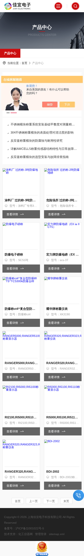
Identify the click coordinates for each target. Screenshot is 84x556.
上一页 (33, 501)
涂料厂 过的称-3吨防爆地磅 (21, 200)
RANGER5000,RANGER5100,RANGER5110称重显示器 (21, 363)
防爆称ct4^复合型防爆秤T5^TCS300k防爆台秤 (21, 308)
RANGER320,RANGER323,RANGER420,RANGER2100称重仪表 (21, 471)
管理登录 (40, 534)
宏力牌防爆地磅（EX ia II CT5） (62, 254)
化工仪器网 (25, 534)
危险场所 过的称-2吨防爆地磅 (62, 200)
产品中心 (10, 53)
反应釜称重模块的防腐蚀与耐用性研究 (37, 140)
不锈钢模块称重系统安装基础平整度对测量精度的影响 (44, 124)
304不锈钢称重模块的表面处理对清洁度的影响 (42, 132)
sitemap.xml (56, 534)
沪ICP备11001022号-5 (29, 528)
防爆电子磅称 (14, 254)
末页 (66, 501)
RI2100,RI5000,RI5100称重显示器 (21, 417)
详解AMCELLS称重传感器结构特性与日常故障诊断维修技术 (44, 148)
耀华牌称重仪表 (57, 308)
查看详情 (13, 214)
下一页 (50, 501)
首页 (24, 63)
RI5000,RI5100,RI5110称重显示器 (62, 417)
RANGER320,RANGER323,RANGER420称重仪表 (62, 363)
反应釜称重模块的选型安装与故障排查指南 (40, 157)
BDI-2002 (52, 471)
